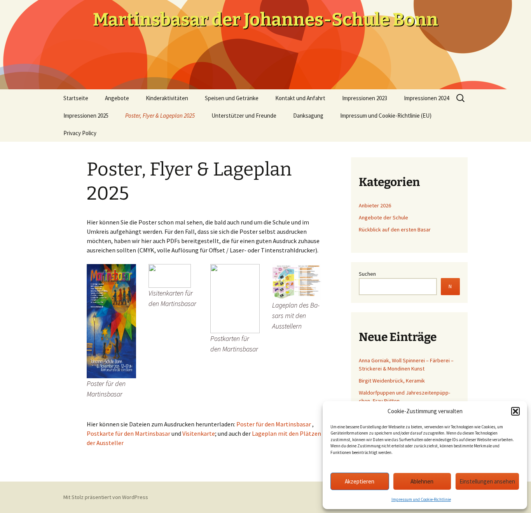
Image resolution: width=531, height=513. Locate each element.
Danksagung (308, 115)
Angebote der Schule (383, 217)
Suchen (367, 273)
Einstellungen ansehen (487, 481)
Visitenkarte (198, 433)
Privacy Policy (79, 133)
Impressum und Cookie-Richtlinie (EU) (385, 115)
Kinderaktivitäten (167, 98)
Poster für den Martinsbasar (273, 424)
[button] (515, 411)
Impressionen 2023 (364, 98)
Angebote (117, 98)
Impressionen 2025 (85, 115)
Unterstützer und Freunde (243, 115)
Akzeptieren (359, 481)
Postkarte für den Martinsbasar (128, 433)
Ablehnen (421, 481)
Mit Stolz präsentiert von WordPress (105, 497)
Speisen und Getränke (232, 98)
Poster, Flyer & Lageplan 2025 (160, 115)
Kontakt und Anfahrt (300, 98)
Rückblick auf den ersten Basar (395, 229)
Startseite (75, 98)
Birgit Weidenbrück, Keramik (392, 380)
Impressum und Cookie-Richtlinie (421, 499)
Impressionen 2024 (426, 98)
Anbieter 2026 (375, 205)
